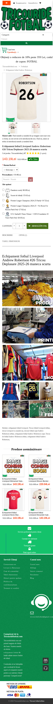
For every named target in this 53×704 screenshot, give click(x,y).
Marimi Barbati (9, 165)
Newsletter (34, 575)
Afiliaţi (33, 568)
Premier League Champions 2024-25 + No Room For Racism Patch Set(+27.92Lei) (26, 208)
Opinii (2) (23, 235)
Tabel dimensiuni (11, 241)
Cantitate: (7, 226)
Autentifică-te (33, 3)
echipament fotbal (11, 652)
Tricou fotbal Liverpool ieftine (39, 428)
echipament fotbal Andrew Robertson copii (30, 434)
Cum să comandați (11, 571)
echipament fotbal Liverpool (18, 428)
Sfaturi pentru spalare (12, 578)
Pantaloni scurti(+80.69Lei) (20, 190)
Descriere (7, 235)
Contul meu (35, 564)
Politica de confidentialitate (10, 583)
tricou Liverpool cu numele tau (12, 431)
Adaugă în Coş (39, 226)
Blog (32, 578)
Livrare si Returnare (12, 568)
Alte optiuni (6, 184)
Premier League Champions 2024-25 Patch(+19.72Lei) (29, 201)
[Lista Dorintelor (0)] (40, 3)
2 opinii (43, 153)
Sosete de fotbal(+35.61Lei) (20, 195)
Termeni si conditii (11, 588)
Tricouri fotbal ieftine (37, 701)
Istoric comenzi (36, 571)
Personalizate (7, 175)
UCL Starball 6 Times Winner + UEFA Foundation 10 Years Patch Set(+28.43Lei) (26, 216)
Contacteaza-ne (10, 564)
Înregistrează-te (21, 3)
